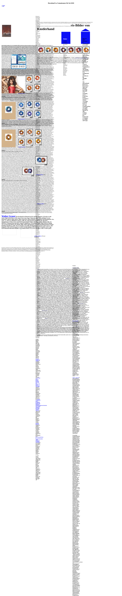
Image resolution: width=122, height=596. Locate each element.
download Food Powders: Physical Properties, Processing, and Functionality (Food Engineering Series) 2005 (38, 382)
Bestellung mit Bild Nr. (39, 174)
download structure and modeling (38, 360)
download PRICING (37, 424)
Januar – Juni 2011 (75, 377)
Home (3, 6)
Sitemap (3, 5)
